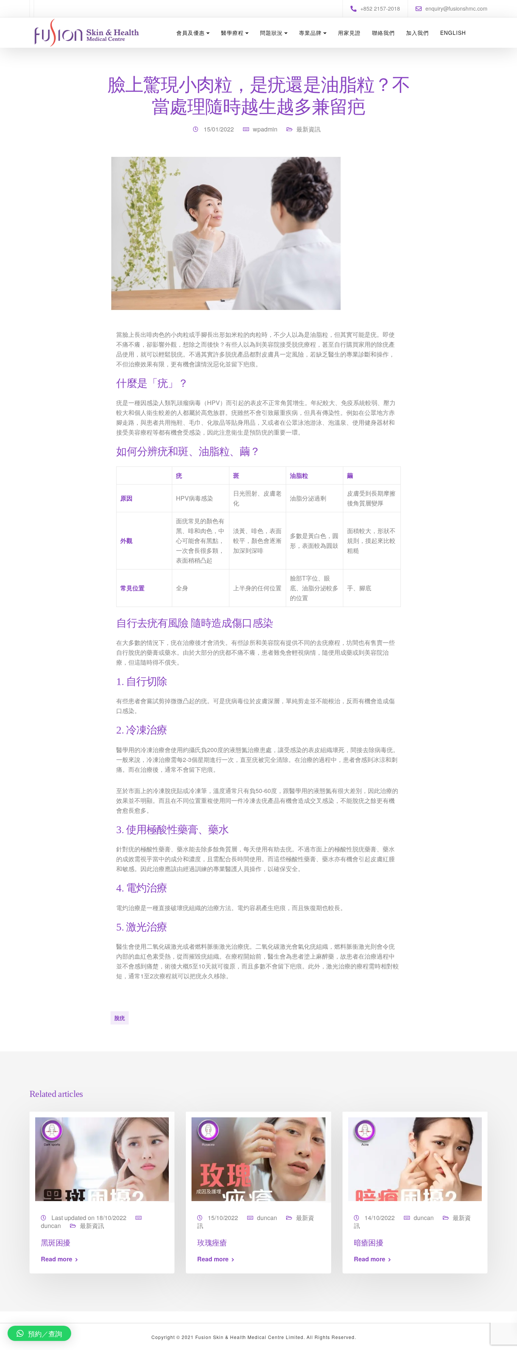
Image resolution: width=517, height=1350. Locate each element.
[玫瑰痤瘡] (258, 1158)
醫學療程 (232, 32)
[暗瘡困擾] (415, 1158)
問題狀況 (271, 32)
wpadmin (265, 129)
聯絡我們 (383, 32)
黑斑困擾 (55, 1242)
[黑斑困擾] (102, 1158)
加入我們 (417, 32)
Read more (56, 1259)
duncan (51, 1225)
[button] (39, 1333)
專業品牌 (310, 32)
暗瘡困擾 (368, 1242)
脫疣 (119, 1017)
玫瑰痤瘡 (212, 1242)
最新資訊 (308, 129)
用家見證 (349, 32)
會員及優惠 (190, 32)
